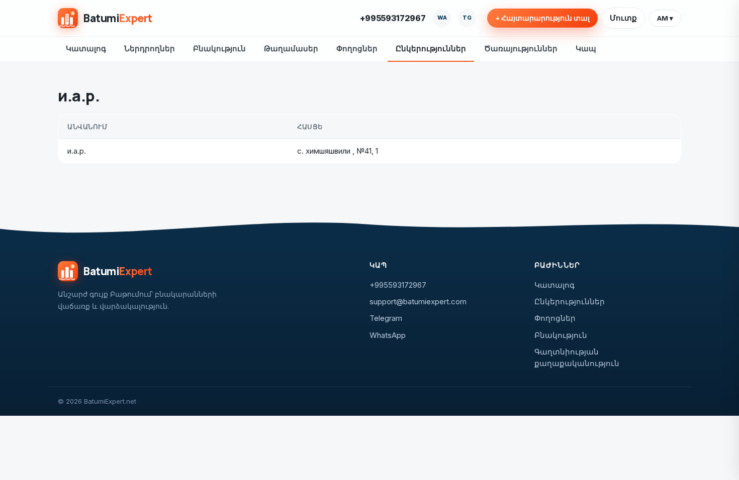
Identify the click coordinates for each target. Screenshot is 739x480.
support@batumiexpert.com (418, 301)
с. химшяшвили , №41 (334, 151)
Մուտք (623, 18)
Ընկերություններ (431, 48)
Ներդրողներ (149, 48)
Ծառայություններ (521, 48)
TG (467, 17)
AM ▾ (665, 18)
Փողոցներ (357, 48)
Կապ (586, 48)
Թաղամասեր (291, 48)
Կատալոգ (86, 48)
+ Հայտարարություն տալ (542, 18)
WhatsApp (387, 335)
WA (442, 17)
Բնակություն (219, 48)
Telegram (385, 318)
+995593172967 (393, 18)
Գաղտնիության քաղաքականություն (576, 357)
